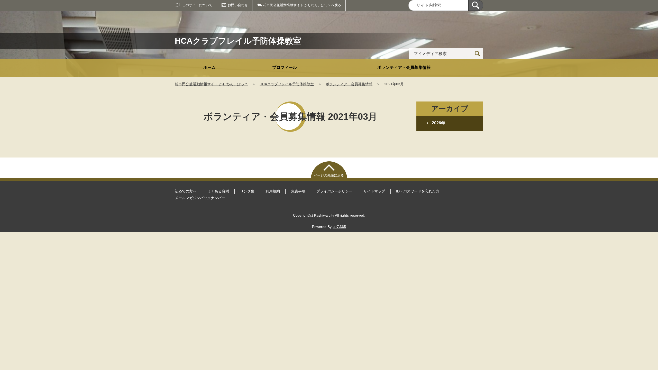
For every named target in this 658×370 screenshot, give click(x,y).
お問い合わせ (238, 5)
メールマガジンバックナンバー (200, 198)
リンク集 (247, 191)
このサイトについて (197, 5)
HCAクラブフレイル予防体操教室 (287, 84)
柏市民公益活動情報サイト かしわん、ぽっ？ (211, 84)
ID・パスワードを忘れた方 (417, 191)
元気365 (339, 227)
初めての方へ (185, 191)
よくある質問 (218, 191)
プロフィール (284, 67)
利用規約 (273, 191)
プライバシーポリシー (334, 191)
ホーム (209, 67)
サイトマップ (374, 191)
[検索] (475, 5)
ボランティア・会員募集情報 (404, 67)
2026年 (438, 123)
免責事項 (298, 191)
